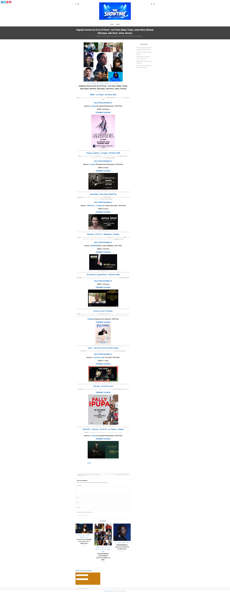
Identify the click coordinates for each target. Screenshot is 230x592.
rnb (110, 83)
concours (80, 534)
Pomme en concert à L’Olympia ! (103, 311)
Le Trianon (93, 106)
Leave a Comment (108, 91)
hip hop (97, 549)
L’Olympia (90, 319)
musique (108, 549)
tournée (117, 83)
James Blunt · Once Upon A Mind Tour (103, 194)
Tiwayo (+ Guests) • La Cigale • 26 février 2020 (103, 153)
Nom (77, 497)
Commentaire (79, 485)
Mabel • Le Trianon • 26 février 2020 (103, 95)
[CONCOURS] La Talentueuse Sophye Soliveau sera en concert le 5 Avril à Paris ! (144, 66)
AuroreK (103, 91)
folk (108, 547)
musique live (93, 83)
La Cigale (92, 164)
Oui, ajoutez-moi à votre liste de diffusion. (84, 512)
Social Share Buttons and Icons (109, 591)
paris (98, 83)
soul (113, 83)
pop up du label (82, 537)
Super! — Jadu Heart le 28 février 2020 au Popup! (103, 348)
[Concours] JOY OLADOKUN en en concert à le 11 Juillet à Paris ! (84, 541)
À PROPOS (118, 24)
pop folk (101, 83)
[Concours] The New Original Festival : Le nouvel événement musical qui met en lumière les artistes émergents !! (117, 474)
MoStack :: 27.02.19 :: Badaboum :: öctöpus (103, 234)
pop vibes (102, 551)
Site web (78, 507)
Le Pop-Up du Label (98, 357)
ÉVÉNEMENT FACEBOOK (103, 112)
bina (115, 542)
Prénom (77, 573)
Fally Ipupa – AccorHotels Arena (103, 386)
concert (88, 83)
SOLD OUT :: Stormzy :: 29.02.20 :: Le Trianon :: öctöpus (103, 429)
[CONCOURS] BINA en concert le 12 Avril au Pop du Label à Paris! (122, 547)
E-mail (78, 502)
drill (106, 547)
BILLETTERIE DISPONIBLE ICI (103, 103)
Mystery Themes (85, 588)
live (100, 549)
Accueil (111, 24)
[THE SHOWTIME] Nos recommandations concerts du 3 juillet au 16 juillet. (143, 57)
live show (103, 549)
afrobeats (98, 547)
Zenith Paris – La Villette (94, 205)
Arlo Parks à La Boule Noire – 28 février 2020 (103, 275)
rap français (107, 83)
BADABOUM (94, 246)
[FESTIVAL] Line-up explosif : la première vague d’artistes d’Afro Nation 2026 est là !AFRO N (144, 48)
